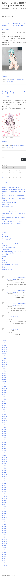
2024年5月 (4, 375)
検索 (3, 157)
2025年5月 (4, 357)
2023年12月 (4, 383)
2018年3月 (4, 437)
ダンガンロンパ (15, 145)
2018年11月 (4, 422)
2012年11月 (4, 541)
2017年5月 (4, 450)
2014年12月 (4, 495)
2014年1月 (4, 515)
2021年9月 (4, 398)
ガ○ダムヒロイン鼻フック (8, 241)
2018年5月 (4, 433)
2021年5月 (4, 401)
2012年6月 (4, 551)
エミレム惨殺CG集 (6, 240)
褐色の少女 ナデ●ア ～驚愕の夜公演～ (10, 264)
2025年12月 (4, 347)
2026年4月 (4, 342)
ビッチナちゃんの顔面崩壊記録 (9, 253)
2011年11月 (4, 564)
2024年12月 (4, 362)
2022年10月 (4, 388)
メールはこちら (5, 204)
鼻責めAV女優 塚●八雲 (7, 269)
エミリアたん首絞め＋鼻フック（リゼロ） (11, 212)
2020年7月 (4, 413)
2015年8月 (4, 482)
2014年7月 (4, 504)
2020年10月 (4, 407)
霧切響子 (22, 145)
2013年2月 (4, 536)
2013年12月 (4, 517)
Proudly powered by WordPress (8, 575)
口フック (14, 79)
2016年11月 (4, 459)
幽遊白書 (19, 79)
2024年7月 (4, 372)
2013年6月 (4, 528)
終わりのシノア (5, 262)
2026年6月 (4, 340)
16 (9, 175)
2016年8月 (4, 465)
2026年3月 (4, 344)
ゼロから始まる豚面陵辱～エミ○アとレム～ (12, 251)
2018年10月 (4, 424)
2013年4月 (4, 532)
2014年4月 (4, 510)
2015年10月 (4, 478)
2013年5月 (4, 530)
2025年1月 (4, 360)
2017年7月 (4, 446)
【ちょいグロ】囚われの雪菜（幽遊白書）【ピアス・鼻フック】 (13, 24)
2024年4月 (4, 377)
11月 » (22, 182)
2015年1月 (4, 493)
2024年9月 (4, 368)
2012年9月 (4, 545)
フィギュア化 (5, 255)
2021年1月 (4, 405)
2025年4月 (4, 358)
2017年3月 (4, 454)
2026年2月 (4, 345)
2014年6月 (4, 506)
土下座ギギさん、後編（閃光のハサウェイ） (12, 221)
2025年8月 (4, 355)
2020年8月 (4, 411)
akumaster (20, 292)
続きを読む (5, 76)
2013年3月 (4, 534)
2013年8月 (4, 524)
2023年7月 (4, 385)
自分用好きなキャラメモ (7, 206)
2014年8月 (4, 502)
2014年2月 (4, 513)
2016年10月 (4, 461)
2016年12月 (4, 457)
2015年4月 (4, 487)
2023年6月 (4, 386)
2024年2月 (4, 381)
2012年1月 (4, 560)
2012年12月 (4, 539)
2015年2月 (4, 491)
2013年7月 (4, 526)
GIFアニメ (4, 234)
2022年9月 (4, 390)
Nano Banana (5, 236)
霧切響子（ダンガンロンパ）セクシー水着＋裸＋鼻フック (13, 92)
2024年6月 (4, 373)
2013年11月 (4, 519)
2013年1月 (4, 538)
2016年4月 (4, 470)
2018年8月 (4, 427)
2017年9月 (4, 442)
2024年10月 (4, 366)
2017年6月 (4, 448)
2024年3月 (4, 379)
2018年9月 (4, 426)
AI (2, 228)
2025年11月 (4, 349)
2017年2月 (4, 455)
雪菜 (23, 79)
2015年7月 (4, 483)
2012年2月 (4, 558)
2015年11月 (4, 476)
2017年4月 (4, 452)
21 (2, 177)
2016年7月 (4, 467)
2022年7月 (4, 394)
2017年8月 (4, 444)
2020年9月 (4, 409)
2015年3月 (4, 489)
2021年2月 (4, 403)
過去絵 (3, 266)
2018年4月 (4, 435)
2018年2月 (4, 439)
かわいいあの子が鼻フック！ (8, 247)
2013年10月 (4, 521)
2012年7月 (4, 549)
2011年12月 (4, 562)
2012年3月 (4, 556)
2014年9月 (4, 500)
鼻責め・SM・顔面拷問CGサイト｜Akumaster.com (14, 4)
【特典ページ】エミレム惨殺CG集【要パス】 (12, 187)
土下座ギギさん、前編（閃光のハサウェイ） (12, 223)
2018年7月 (4, 429)
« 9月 (6, 182)
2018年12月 (4, 420)
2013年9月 (4, 523)
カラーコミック (5, 245)
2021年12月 (4, 396)
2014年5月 (4, 508)
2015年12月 (4, 474)
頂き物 (3, 268)
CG (8, 79)
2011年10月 (4, 565)
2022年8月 (4, 392)
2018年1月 (4, 441)
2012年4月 (4, 554)
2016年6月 (4, 469)
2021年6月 (4, 400)
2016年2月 (4, 472)
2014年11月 (4, 496)
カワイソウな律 (5, 249)
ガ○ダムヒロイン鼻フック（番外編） (10, 243)
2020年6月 (4, 414)
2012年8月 (4, 547)
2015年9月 (4, 480)
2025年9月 (4, 353)
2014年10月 (4, 498)
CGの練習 (4, 232)
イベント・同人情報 (6, 238)
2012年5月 (4, 552)
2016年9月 (4, 463)
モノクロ (4, 256)
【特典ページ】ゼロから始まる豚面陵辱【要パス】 (13, 189)
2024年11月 (4, 364)
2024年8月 (4, 370)
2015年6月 (4, 485)
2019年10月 (4, 416)
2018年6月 (4, 431)
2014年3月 (4, 511)
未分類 (3, 260)
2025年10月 (4, 351)
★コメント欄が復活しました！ (9, 202)
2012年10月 (4, 543)
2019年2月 (4, 418)
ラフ (3, 258)
